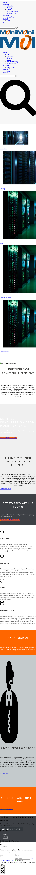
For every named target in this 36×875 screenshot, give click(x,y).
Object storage (11, 13)
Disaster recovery (5, 297)
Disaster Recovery (12, 11)
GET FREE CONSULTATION (11, 829)
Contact (5, 22)
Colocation (10, 6)
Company (6, 15)
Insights (5, 19)
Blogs (8, 21)
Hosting (9, 8)
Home (5, 2)
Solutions (6, 4)
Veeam (9, 10)
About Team (10, 17)
